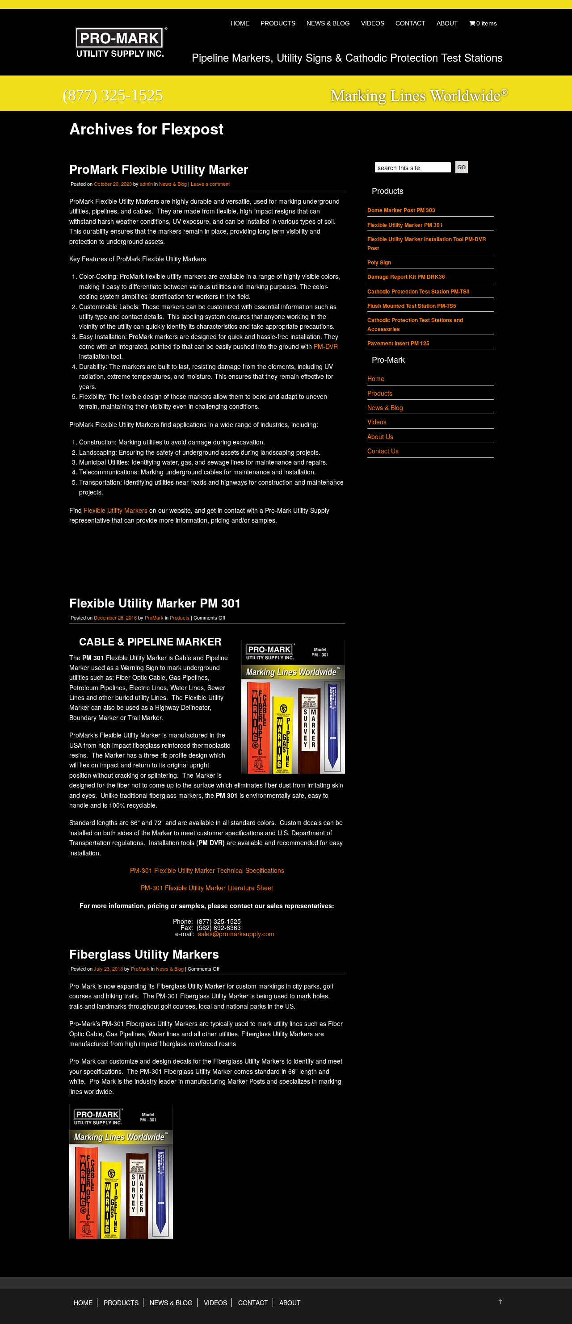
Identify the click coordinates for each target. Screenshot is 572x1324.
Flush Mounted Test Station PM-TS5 (411, 306)
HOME (240, 23)
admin (146, 183)
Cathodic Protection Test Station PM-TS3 (418, 291)
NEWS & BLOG (328, 23)
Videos (377, 421)
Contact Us (383, 450)
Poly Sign (379, 262)
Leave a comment (210, 183)
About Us (380, 436)
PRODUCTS (278, 23)
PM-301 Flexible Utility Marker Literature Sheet (207, 887)
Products (179, 617)
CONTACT (410, 23)
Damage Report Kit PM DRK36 (406, 276)
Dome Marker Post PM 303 (401, 210)
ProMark (154, 617)
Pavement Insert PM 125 (398, 343)
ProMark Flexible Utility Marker (158, 168)
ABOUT (447, 23)
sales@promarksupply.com (236, 933)
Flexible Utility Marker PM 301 (155, 602)
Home (375, 378)
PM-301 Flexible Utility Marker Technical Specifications (207, 870)
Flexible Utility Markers (115, 510)
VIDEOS (372, 23)
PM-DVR (326, 346)
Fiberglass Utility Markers (144, 953)
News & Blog (173, 183)
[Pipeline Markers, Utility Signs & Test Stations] (118, 52)
